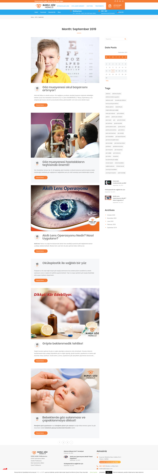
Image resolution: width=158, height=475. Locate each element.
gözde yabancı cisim (111, 126)
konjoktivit (115, 156)
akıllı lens (108, 93)
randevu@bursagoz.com (105, 468)
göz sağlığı (108, 153)
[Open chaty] (4, 470)
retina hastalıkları (119, 163)
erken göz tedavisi (110, 113)
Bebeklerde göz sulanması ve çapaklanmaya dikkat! (63, 418)
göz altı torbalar (121, 120)
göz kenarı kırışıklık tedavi (112, 139)
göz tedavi (108, 156)
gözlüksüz (108, 146)
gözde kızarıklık (118, 123)
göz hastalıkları (109, 136)
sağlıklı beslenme (110, 166)
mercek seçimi (109, 163)
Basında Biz (51, 12)
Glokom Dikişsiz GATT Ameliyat (74, 451)
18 (112, 71)
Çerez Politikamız (36, 465)
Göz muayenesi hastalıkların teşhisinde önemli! (63, 163)
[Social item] (115, 1)
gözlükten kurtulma (118, 146)
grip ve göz (108, 120)
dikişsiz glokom (109, 107)
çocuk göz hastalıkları (111, 169)
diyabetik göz (119, 107)
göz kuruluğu (109, 143)
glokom (108, 116)
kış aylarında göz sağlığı (112, 159)
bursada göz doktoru (120, 100)
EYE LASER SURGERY (78, 6)
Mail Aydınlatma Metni (37, 463)
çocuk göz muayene (111, 172)
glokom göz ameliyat (117, 116)
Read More (42, 105)
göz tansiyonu (116, 153)
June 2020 (110, 221)
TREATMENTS (99, 6)
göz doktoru (121, 130)
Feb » (107, 80)
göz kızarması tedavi (119, 143)
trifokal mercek (120, 166)
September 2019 (112, 227)
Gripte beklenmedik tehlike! (62, 343)
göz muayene (109, 149)
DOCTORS (90, 6)
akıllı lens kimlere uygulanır (112, 97)
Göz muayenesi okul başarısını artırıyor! (65, 88)
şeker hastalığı (121, 172)
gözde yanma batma (111, 130)
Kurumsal (43, 12)
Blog (59, 12)
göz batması (109, 123)
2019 (36, 17)
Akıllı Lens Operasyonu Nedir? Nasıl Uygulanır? (68, 237)
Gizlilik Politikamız (36, 461)
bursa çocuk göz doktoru (112, 103)
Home (32, 17)
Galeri (36, 12)
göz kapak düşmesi (120, 136)
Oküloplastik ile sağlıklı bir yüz (64, 263)
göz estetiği (121, 133)
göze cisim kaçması (111, 133)
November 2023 (111, 218)
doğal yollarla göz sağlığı (112, 110)
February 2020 (111, 224)
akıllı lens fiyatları (116, 93)
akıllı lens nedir (109, 100)
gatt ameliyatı (120, 113)
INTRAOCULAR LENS (63, 6)
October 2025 (111, 215)
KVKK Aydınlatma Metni (38, 458)
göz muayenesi (118, 149)
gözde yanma (121, 126)
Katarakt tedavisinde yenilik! (119, 182)
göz (114, 120)
